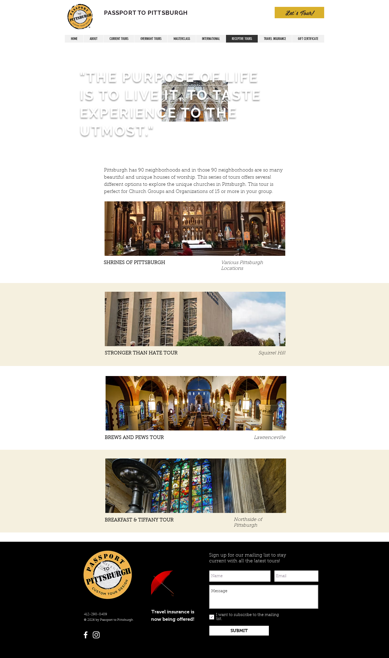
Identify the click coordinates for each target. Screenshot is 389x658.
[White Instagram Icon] (96, 635)
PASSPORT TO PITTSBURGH (146, 12)
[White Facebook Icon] (85, 635)
